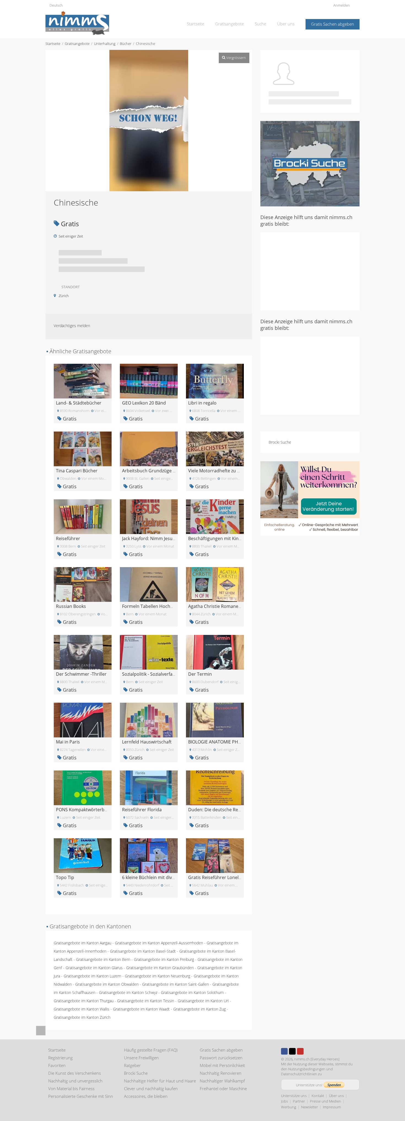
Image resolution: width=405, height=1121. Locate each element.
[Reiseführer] (83, 516)
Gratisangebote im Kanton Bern (103, 959)
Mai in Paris (68, 742)
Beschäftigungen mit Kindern (218, 538)
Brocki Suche (280, 442)
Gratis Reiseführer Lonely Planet (221, 877)
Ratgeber (132, 1065)
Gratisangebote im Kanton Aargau (82, 942)
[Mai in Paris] (83, 719)
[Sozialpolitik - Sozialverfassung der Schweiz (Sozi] (149, 651)
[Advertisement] (310, 270)
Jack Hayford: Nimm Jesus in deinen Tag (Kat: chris (173, 538)
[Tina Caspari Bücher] (83, 448)
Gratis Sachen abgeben (332, 24)
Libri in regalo (202, 403)
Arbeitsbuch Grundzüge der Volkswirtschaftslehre (174, 471)
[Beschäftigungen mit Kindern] (215, 516)
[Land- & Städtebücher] (83, 380)
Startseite (195, 23)
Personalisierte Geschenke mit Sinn (80, 1096)
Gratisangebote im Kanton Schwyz (128, 992)
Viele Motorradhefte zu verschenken (225, 471)
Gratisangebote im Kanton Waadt (141, 1009)
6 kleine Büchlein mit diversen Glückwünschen (170, 877)
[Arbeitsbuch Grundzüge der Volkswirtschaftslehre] (149, 448)
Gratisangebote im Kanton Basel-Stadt (143, 951)
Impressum (332, 1106)
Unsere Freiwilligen (141, 1057)
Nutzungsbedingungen (306, 1068)
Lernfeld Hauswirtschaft (147, 742)
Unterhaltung (104, 43)
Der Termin (200, 674)
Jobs (284, 1101)
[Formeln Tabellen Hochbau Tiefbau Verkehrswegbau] (149, 584)
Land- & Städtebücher (78, 403)
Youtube (300, 1051)
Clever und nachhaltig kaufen (151, 1088)
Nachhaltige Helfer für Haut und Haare (160, 1081)
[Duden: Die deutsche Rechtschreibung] (215, 787)
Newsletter (309, 1106)
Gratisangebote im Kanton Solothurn (192, 992)
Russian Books (71, 606)
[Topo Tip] (83, 855)
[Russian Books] (83, 584)
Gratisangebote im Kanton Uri (203, 1000)
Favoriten (57, 1065)
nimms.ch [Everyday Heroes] (316, 1059)
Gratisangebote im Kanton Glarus (94, 967)
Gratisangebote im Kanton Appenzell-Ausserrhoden (159, 942)
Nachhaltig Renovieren (220, 1073)
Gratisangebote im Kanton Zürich (82, 1017)
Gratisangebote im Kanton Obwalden (107, 984)
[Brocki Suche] (310, 163)
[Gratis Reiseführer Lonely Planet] (215, 855)
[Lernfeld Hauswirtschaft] (149, 719)
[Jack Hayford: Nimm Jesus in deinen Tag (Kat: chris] (149, 516)
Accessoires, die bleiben (146, 1096)
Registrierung (60, 1057)
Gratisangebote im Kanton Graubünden (160, 967)
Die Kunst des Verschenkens (74, 1073)
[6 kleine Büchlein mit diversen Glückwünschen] (149, 855)
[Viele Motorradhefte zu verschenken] (215, 448)
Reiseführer (68, 538)
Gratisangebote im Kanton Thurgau (84, 1000)
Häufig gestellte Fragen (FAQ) (150, 1050)
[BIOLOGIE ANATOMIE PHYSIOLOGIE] (215, 719)
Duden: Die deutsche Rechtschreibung (228, 810)
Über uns (286, 23)
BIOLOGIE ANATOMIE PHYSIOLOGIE (224, 742)
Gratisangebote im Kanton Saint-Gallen (175, 984)
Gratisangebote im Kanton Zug (199, 1009)
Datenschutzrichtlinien (299, 1073)
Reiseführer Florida (142, 810)
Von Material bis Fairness (71, 1088)
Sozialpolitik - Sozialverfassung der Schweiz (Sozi (171, 674)
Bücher (125, 43)
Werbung (288, 1106)
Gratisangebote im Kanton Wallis (81, 1009)
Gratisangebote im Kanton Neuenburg (157, 976)
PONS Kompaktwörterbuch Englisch (93, 810)
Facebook (284, 1051)
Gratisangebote (229, 23)
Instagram (308, 1051)
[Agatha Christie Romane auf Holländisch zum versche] (215, 584)
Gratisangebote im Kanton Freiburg (164, 959)
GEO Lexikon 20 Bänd (144, 403)
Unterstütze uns (294, 1095)
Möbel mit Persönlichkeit (222, 1065)
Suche (260, 23)
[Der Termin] (215, 651)
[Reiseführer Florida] (149, 787)
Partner (299, 1101)
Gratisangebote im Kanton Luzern (92, 976)
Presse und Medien (325, 1101)
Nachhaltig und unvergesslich (75, 1081)
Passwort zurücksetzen (221, 1057)
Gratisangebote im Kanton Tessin (145, 1000)
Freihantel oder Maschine (223, 1088)
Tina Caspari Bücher (77, 471)
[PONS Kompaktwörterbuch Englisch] (83, 787)
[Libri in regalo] (215, 380)
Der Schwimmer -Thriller (81, 674)
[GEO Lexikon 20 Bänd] (149, 380)
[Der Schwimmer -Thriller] (83, 651)
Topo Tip (65, 877)
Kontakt (318, 1095)
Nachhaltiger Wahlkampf (222, 1081)
